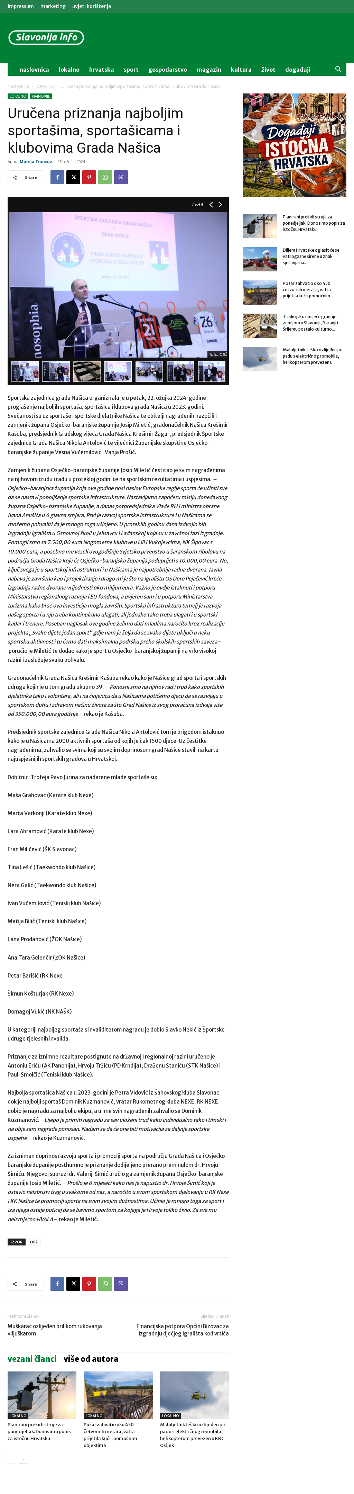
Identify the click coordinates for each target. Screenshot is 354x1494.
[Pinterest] (89, 177)
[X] (73, 177)
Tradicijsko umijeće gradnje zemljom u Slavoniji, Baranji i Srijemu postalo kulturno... (310, 323)
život (268, 69)
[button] (338, 70)
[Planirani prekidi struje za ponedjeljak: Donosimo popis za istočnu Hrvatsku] (42, 1395)
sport (131, 69)
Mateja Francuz (36, 161)
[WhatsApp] (105, 177)
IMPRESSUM (21, 6)
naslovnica (34, 69)
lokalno (69, 69)
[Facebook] (57, 177)
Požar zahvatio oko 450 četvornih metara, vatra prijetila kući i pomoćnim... (308, 289)
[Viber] (121, 177)
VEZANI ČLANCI (32, 1359)
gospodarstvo (167, 69)
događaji (297, 69)
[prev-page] (12, 1459)
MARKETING (53, 6)
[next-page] (23, 1459)
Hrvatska (101, 69)
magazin (209, 69)
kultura (241, 69)
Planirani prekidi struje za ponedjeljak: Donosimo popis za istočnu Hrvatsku (39, 1431)
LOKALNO (45, 86)
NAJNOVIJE (41, 96)
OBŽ (34, 1241)
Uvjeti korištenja (91, 6)
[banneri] (294, 145)
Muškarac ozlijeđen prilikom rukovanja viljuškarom (55, 1330)
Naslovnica (18, 86)
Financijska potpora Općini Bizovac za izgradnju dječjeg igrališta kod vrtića (183, 1330)
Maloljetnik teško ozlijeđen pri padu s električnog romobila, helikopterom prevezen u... (313, 356)
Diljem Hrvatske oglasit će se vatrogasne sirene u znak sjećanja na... (311, 256)
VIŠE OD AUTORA (91, 1359)
